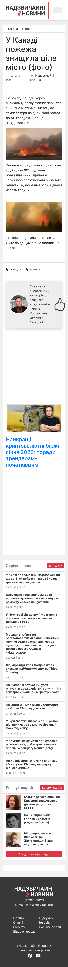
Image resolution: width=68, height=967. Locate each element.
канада (16, 269)
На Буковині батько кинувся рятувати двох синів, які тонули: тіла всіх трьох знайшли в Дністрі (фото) (33, 688)
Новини (27, 29)
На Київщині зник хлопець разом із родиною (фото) (37, 818)
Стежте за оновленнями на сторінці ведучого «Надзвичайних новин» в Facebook (41, 304)
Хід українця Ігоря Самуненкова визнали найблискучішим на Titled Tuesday (32, 668)
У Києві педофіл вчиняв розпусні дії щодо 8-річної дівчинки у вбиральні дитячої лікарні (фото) (33, 578)
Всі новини (55, 565)
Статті (18, 922)
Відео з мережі (24, 931)
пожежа (36, 269)
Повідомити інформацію (34, 854)
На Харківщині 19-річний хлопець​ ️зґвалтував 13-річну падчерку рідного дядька (31, 764)
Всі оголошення (52, 787)
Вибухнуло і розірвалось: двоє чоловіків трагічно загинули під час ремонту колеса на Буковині (32, 598)
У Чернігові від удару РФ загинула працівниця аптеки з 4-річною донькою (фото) (31, 618)
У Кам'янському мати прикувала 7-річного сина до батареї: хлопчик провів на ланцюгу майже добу (32, 744)
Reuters (32, 123)
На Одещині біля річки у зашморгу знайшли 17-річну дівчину (32, 706)
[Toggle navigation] (57, 10)
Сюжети (19, 927)
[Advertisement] (34, 366)
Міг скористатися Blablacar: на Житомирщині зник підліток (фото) (38, 838)
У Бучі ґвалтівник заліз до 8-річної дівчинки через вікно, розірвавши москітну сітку (32, 724)
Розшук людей (50, 927)
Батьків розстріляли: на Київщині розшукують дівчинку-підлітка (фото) (42, 802)
